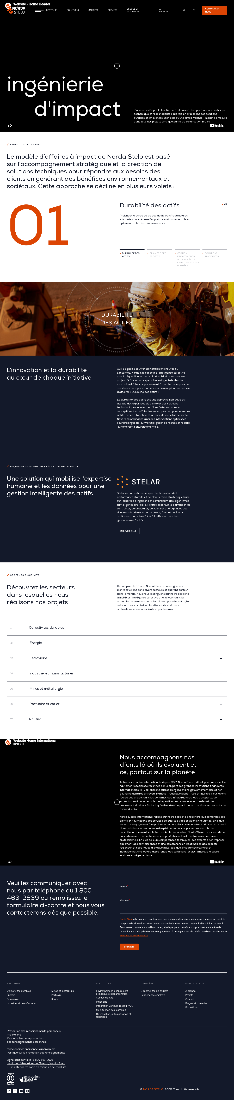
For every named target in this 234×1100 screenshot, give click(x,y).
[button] (117, 628)
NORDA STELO (153, 1089)
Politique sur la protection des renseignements (36, 1053)
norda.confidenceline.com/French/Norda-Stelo (36, 1063)
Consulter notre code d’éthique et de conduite (37, 1067)
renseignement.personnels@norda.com (31, 1049)
